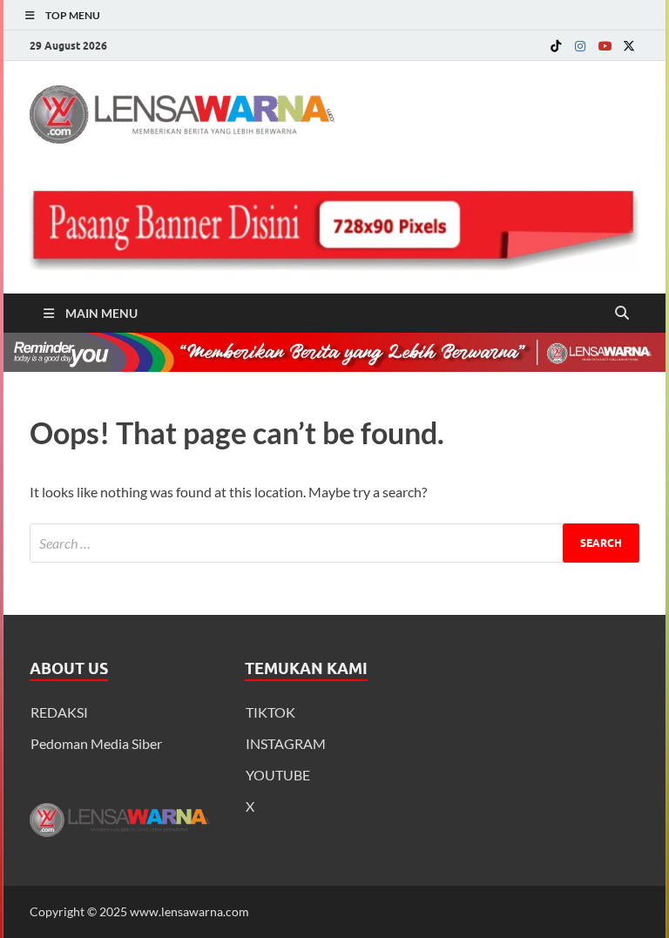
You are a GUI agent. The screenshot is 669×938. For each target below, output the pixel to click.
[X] (628, 45)
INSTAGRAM (286, 743)
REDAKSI (59, 712)
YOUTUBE (278, 774)
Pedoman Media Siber (96, 743)
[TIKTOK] (555, 45)
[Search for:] (334, 543)
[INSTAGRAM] (580, 45)
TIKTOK (270, 712)
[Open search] (622, 314)
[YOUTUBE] (604, 45)
